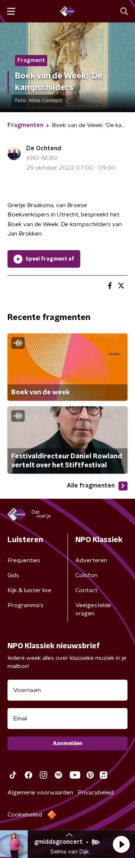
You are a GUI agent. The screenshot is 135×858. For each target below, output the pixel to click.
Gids (13, 575)
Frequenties (24, 560)
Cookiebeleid (25, 815)
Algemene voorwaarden (40, 793)
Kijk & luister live (29, 590)
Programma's (26, 605)
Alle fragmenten (91, 486)
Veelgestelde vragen (93, 609)
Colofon (86, 575)
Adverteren (91, 560)
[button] (121, 844)
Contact (86, 590)
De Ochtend (43, 148)
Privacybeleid (96, 793)
